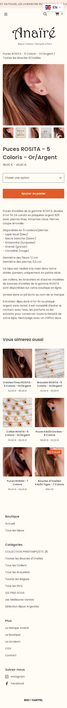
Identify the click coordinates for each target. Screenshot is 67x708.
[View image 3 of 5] (33, 132)
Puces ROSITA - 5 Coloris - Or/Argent (28, 54)
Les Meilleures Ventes (19, 600)
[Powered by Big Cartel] (33, 700)
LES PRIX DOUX (15, 593)
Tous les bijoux (14, 530)
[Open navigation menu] (6, 14)
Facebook (17, 683)
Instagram (18, 677)
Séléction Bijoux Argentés (22, 606)
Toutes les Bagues (17, 579)
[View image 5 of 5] (59, 132)
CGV (8, 648)
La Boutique (12, 635)
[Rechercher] (45, 14)
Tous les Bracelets (17, 572)
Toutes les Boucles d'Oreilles (22, 58)
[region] (33, 4)
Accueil (10, 524)
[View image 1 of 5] (8, 132)
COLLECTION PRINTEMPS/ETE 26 (26, 552)
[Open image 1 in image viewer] (33, 94)
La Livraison (12, 642)
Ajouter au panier (33, 194)
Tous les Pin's (14, 586)
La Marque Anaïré (17, 628)
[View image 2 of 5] (20, 132)
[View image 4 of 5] (46, 132)
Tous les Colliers (16, 565)
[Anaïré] (33, 36)
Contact (10, 655)
